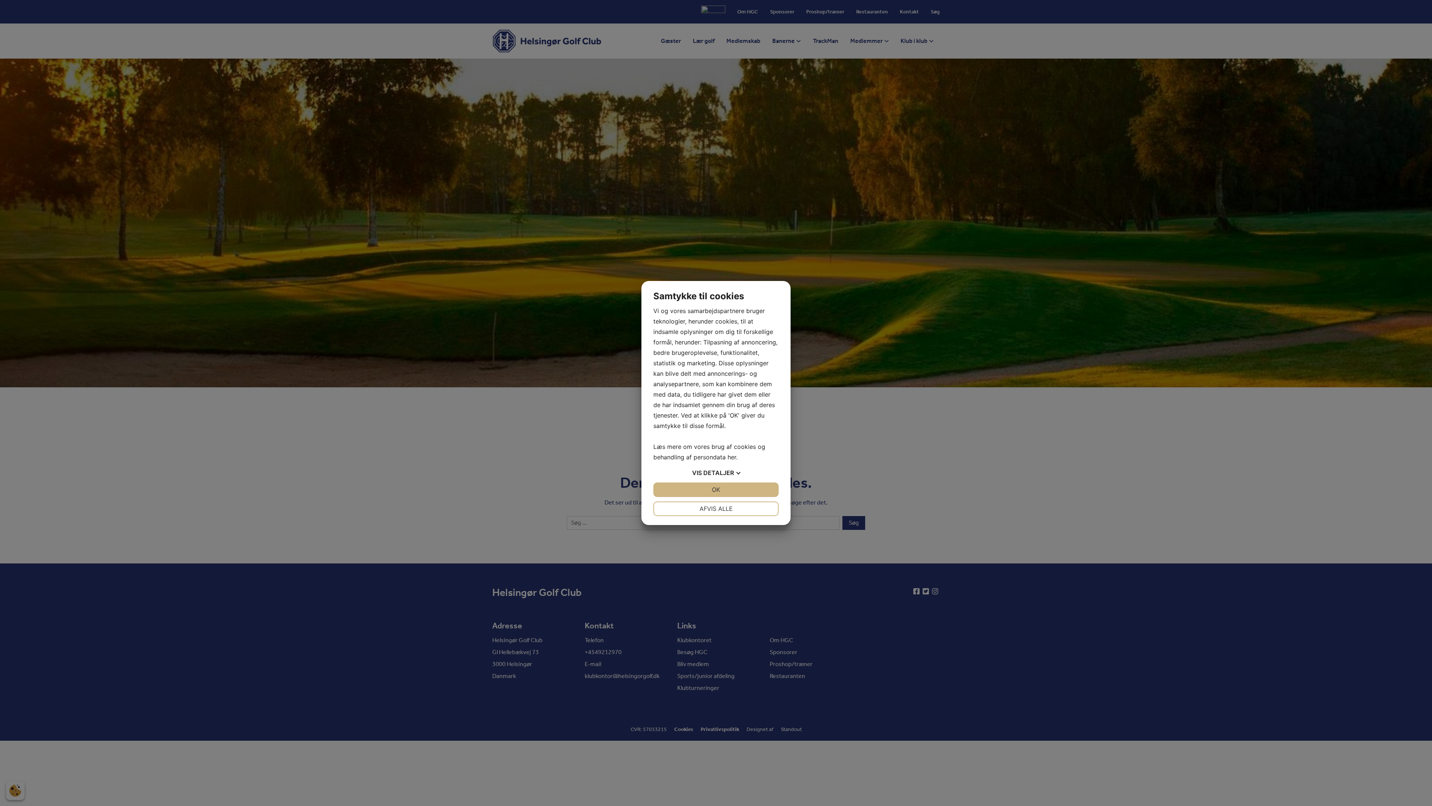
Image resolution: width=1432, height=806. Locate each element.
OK (716, 489)
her (732, 457)
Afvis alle (716, 508)
